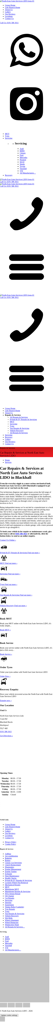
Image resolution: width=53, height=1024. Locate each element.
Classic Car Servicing (13, 863)
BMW (22, 151)
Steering (8, 903)
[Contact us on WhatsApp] (26, 76)
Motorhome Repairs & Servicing (17, 891)
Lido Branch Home (12, 7)
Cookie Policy (10, 844)
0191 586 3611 (9, 23)
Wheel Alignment (12, 920)
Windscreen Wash (12, 925)
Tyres (7, 136)
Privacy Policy (10, 842)
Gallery (8, 12)
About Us (9, 10)
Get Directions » (6, 736)
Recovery (8, 175)
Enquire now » (6, 700)
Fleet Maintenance (12, 876)
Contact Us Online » (8, 540)
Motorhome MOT (12, 889)
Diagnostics (9, 867)
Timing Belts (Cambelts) (14, 907)
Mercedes (23, 157)
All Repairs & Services (19, 417)
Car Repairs (9, 898)
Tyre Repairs (10, 909)
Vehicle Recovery (17, 431)
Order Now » (5, 676)
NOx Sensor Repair (12, 894)
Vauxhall (23, 169)
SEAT (22, 162)
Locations (9, 16)
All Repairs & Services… (15, 927)
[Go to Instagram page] (26, 130)
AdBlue (8, 854)
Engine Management (13, 869)
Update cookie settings (9, 1015)
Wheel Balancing (11, 922)
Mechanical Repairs (12, 885)
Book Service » (6, 654)
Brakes (7, 860)
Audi (22, 149)
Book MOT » (5, 630)
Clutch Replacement (13, 865)
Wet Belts (8, 918)
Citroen (23, 153)
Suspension (9, 905)
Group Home (10, 5)
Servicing (8, 138)
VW (21, 171)
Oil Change (9, 896)
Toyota (22, 166)
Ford (21, 155)
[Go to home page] (17, 1)
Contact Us (9, 18)
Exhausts (8, 874)
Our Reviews (10, 14)
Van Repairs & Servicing (19, 428)
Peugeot (23, 160)
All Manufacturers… (28, 173)
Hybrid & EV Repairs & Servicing (23, 419)
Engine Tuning (11, 871)
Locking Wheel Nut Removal (16, 883)
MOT (7, 134)
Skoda (22, 164)
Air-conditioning (11, 856)
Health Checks (10, 878)
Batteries (8, 858)
